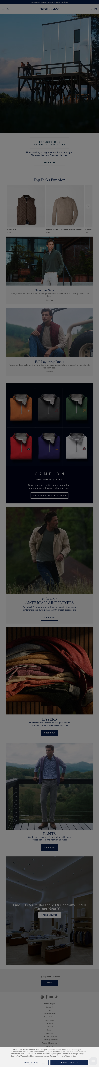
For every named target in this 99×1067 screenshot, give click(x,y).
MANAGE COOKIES (30, 1062)
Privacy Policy (55, 1056)
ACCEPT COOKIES (69, 1062)
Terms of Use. (70, 1056)
